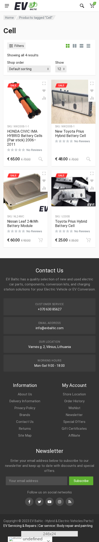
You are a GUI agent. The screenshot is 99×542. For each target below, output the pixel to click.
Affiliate (74, 435)
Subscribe (81, 481)
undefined (32, 539)
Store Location (74, 394)
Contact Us (25, 422)
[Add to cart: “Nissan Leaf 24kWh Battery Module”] (40, 240)
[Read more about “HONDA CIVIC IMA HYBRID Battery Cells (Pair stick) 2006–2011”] (40, 159)
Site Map (25, 435)
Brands (25, 415)
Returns (25, 429)
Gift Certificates (74, 429)
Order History (74, 401)
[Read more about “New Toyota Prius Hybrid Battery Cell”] (88, 159)
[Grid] (67, 45)
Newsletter (74, 415)
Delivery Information (24, 401)
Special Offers (74, 422)
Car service (46, 526)
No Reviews (34, 150)
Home (9, 17)
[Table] (88, 45)
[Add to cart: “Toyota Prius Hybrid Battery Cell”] (88, 240)
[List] (81, 45)
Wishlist (74, 408)
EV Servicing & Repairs (19, 526)
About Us (25, 394)
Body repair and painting (75, 526)
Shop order (15, 62)
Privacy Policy (25, 408)
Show (59, 62)
